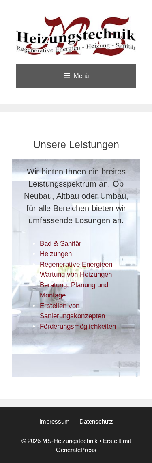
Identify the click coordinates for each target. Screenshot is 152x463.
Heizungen (56, 254)
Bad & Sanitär (60, 244)
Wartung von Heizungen (76, 274)
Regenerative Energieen (76, 264)
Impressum (54, 421)
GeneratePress (76, 449)
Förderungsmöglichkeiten (78, 326)
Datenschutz (96, 421)
